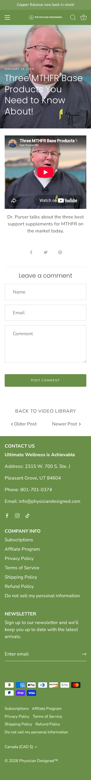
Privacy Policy (19, 558)
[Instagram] (17, 515)
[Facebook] (7, 515)
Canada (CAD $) (19, 746)
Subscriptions (19, 540)
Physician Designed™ (38, 760)
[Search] (73, 18)
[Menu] (7, 17)
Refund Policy (19, 586)
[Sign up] (84, 654)
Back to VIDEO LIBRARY (45, 411)
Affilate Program (22, 549)
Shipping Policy (21, 577)
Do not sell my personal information (42, 596)
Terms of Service (22, 568)
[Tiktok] (27, 515)
